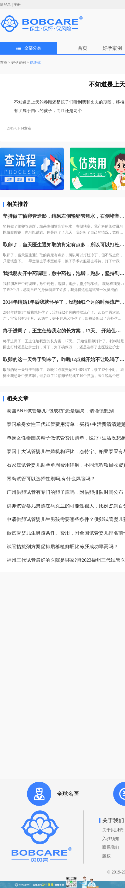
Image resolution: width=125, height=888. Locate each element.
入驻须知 (110, 838)
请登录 (5, 4)
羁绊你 (35, 62)
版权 (106, 856)
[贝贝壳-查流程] (32, 169)
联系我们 (110, 847)
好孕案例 (112, 48)
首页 (82, 48)
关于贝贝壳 (112, 830)
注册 (17, 4)
